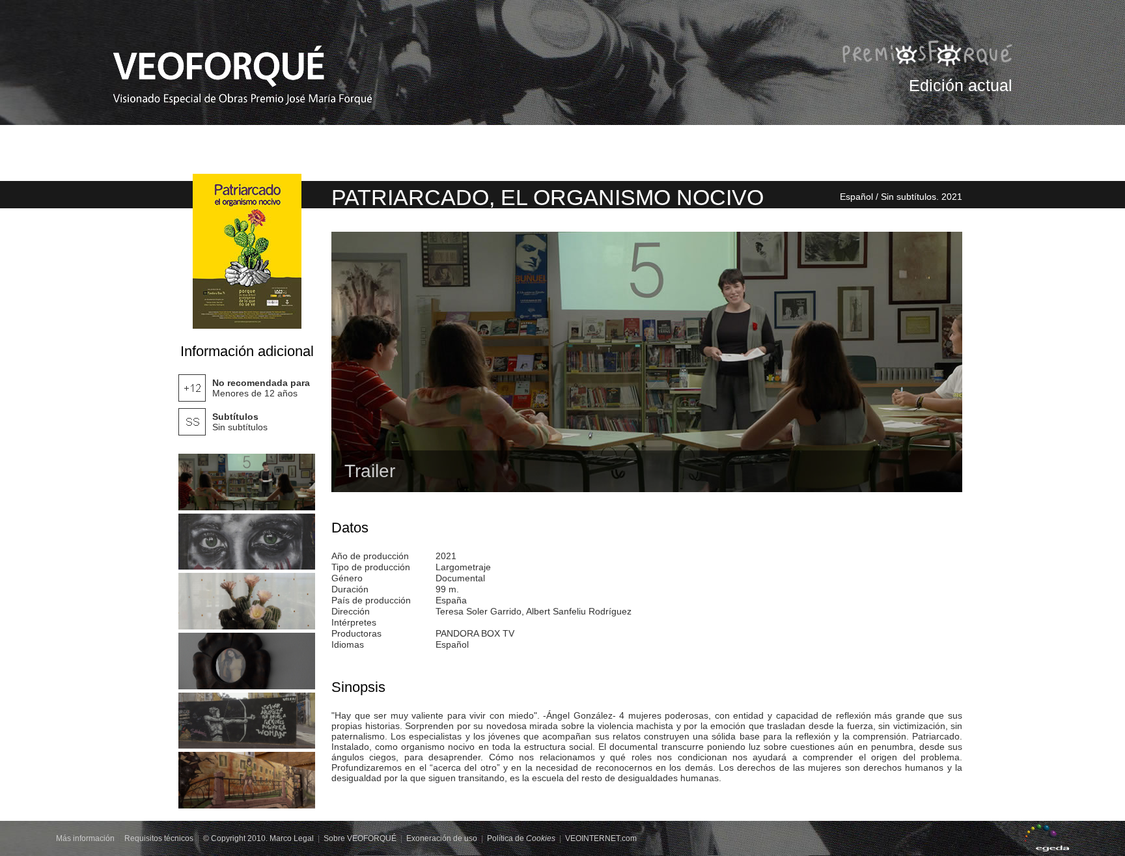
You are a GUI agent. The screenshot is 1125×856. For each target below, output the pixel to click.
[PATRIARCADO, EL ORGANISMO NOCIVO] (246, 482)
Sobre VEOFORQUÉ (360, 838)
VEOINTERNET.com (601, 838)
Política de (521, 838)
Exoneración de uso (441, 838)
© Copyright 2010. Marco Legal (258, 838)
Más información (85, 838)
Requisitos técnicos (158, 838)
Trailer (369, 471)
